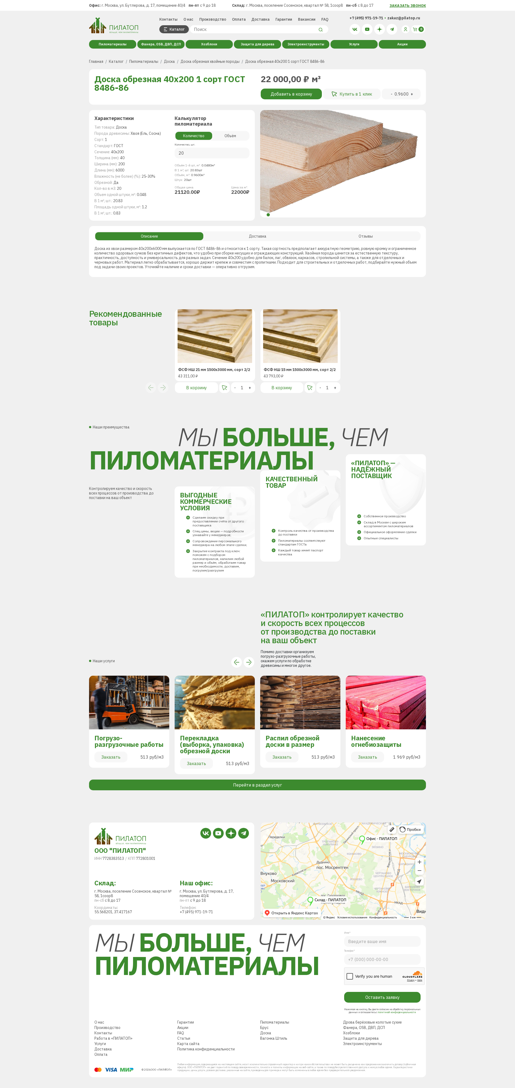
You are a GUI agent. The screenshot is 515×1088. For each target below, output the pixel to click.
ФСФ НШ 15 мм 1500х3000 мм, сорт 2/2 (300, 369)
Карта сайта (188, 1044)
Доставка (260, 19)
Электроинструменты (306, 44)
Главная (96, 61)
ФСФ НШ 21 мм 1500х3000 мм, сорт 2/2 (214, 369)
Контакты (168, 19)
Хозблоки (209, 44)
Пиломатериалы (113, 44)
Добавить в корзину (291, 94)
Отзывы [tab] (366, 236)
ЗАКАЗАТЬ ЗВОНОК (407, 6)
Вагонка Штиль (273, 1038)
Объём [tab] (230, 135)
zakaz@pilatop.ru (403, 18)
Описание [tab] (149, 236)
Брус (264, 1027)
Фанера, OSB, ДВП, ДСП (161, 44)
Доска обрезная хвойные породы (210, 61)
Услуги (354, 44)
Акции (402, 44)
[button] (268, 214)
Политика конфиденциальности (206, 1049)
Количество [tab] (193, 135)
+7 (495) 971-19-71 (366, 18)
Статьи (183, 1038)
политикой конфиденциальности (397, 1012)
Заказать (110, 757)
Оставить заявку (382, 997)
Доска (169, 61)
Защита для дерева (257, 44)
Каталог (116, 61)
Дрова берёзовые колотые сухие (372, 1022)
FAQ (324, 19)
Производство (212, 19)
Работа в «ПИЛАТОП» (113, 1038)
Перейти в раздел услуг (257, 785)
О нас (188, 19)
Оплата (239, 19)
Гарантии (283, 19)
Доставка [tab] (257, 236)
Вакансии (306, 19)
